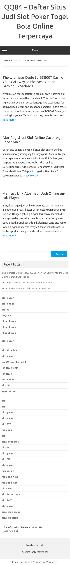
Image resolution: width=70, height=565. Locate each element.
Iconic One (17, 562)
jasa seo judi (11, 531)
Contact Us (35, 527)
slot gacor (8, 298)
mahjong (7, 430)
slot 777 (6, 424)
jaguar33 (7, 373)
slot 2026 (7, 500)
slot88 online (9, 350)
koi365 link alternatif (14, 362)
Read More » (9, 119)
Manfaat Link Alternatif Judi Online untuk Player (26, 288)
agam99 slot (9, 391)
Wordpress (51, 562)
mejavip (6, 315)
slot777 (6, 385)
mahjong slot (9, 482)
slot (4, 400)
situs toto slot (10, 441)
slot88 (5, 309)
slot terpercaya (11, 494)
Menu (35, 50)
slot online (8, 303)
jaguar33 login (10, 367)
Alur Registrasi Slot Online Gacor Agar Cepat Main (27, 282)
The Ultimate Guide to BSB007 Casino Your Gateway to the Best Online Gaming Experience (33, 81)
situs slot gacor (11, 512)
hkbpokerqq (9, 321)
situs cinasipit (10, 517)
